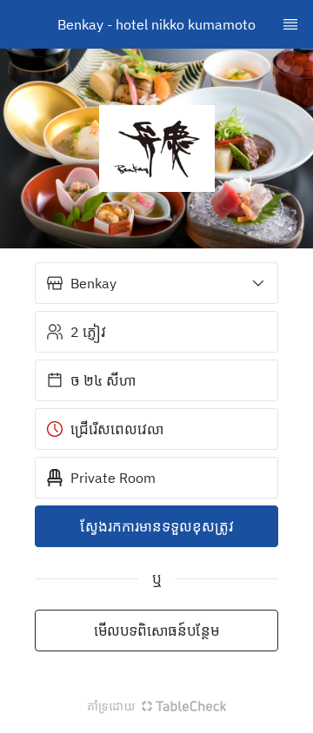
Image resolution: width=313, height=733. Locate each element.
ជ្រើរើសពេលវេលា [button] (116, 429)
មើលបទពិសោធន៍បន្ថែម (156, 630)
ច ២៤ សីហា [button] (103, 380)
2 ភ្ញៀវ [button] (88, 331)
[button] (156, 283)
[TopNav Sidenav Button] (290, 24)
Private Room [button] (113, 477)
